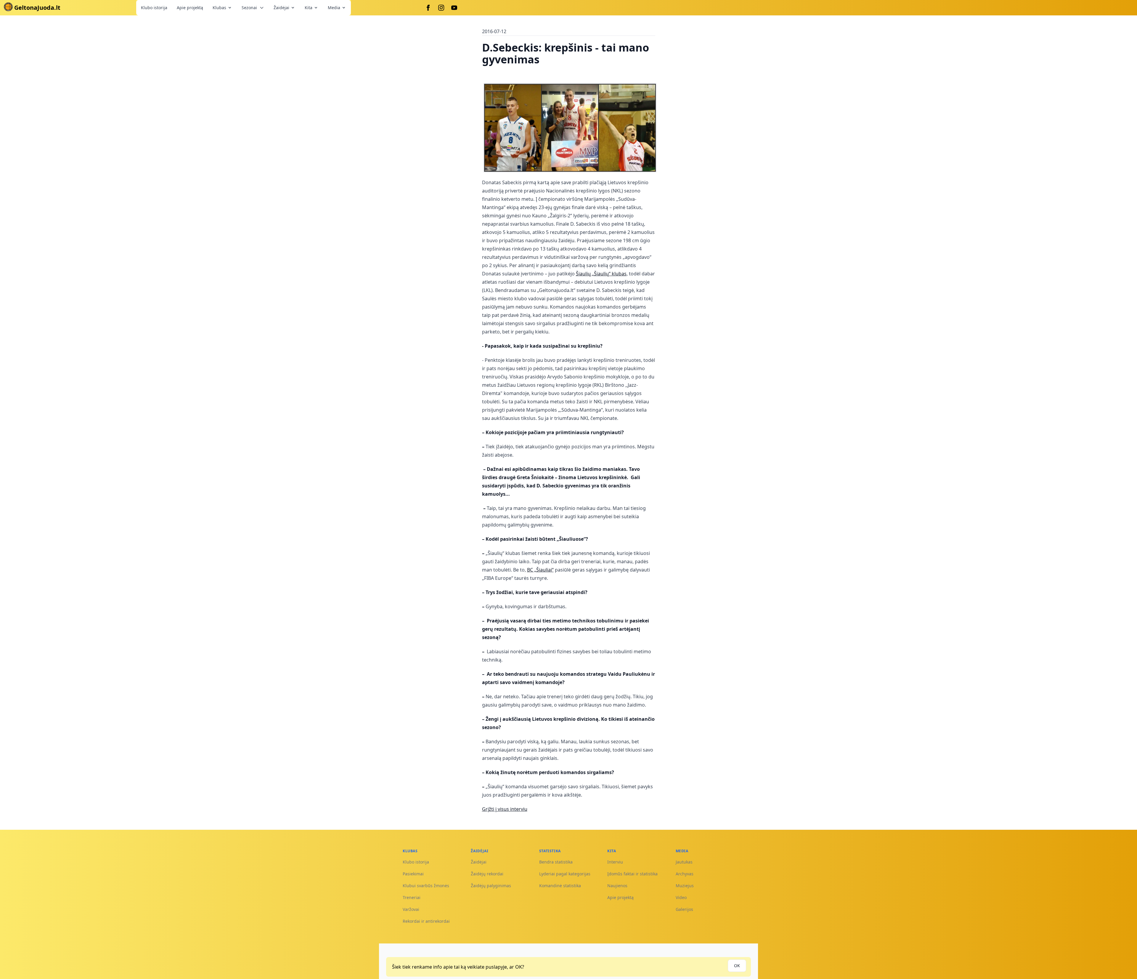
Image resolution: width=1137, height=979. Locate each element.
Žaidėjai (281, 7)
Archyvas (684, 874)
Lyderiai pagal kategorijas (564, 874)
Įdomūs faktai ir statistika (632, 874)
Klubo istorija (154, 7)
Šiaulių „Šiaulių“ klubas (601, 273)
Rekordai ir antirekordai (426, 921)
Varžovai (411, 909)
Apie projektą (190, 7)
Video (681, 897)
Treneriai (411, 897)
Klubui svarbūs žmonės (426, 885)
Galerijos (684, 909)
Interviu (615, 862)
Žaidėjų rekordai (487, 874)
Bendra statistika (556, 862)
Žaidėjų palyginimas (491, 885)
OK (737, 965)
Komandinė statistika (560, 885)
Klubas (219, 7)
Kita (308, 7)
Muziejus (685, 885)
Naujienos (617, 885)
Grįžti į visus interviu (504, 809)
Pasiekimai (413, 874)
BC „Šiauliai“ (540, 569)
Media (334, 7)
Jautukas (684, 862)
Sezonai (249, 7)
